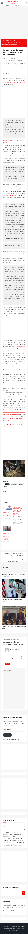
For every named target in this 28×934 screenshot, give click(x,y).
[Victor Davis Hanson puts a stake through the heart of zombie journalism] (18, 515)
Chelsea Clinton (20, 346)
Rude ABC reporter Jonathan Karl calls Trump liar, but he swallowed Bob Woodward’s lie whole (14, 834)
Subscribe (7, 735)
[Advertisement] (14, 21)
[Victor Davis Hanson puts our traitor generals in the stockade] (7, 528)
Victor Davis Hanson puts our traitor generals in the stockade (7, 536)
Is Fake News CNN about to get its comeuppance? (13, 574)
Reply (7, 663)
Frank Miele (6, 58)
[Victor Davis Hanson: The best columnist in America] (7, 507)
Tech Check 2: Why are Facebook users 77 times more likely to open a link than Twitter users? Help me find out (14, 844)
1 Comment (19, 60)
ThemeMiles (14, 930)
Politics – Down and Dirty (9, 60)
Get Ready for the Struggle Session (14, 195)
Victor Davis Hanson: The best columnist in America (7, 515)
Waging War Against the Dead (15, 82)
